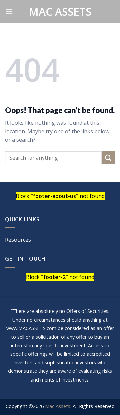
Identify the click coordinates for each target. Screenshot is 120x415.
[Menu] (9, 11)
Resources (18, 240)
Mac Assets (60, 11)
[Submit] (108, 157)
